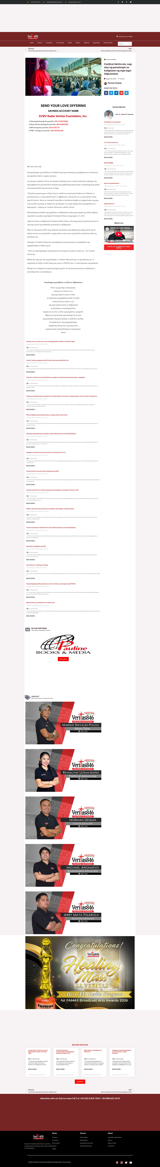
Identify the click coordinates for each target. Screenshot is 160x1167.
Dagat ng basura (109, 203)
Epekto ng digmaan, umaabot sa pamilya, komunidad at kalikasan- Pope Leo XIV (51, 640)
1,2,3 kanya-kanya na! (111, 142)
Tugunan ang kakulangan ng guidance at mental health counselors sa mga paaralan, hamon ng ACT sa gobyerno (61, 396)
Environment (60, 42)
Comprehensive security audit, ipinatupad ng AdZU (42, 471)
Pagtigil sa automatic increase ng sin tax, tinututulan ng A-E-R (46, 452)
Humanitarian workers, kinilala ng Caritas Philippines (43, 677)
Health (70, 42)
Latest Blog (113, 59)
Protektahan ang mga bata (112, 122)
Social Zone (96, 42)
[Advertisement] (80, 18)
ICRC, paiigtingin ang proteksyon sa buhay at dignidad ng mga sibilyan (48, 621)
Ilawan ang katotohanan (111, 183)
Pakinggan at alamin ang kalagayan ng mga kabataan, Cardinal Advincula (49, 659)
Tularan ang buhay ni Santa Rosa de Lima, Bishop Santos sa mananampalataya (51, 527)
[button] (106, 93)
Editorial (86, 42)
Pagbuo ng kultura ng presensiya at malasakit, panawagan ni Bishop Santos (50, 508)
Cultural (39, 42)
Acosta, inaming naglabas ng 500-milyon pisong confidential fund (47, 360)
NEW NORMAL (108, 163)
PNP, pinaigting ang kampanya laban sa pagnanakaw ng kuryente (47, 415)
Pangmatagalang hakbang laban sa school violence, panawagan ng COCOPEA (51, 584)
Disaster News (108, 42)
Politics (78, 42)
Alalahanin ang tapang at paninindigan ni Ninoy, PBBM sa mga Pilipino (48, 696)
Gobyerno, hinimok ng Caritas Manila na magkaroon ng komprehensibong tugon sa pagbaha (55, 377)
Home (32, 42)
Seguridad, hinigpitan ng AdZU (36, 546)
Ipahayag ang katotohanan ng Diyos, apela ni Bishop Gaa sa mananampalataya (51, 433)
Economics (49, 42)
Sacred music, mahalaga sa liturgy (37, 565)
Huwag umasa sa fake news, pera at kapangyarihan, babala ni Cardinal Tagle (50, 341)
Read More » (30, 355)
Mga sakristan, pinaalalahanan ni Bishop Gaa (40, 602)
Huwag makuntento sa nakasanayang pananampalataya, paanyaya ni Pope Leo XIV (52, 490)
